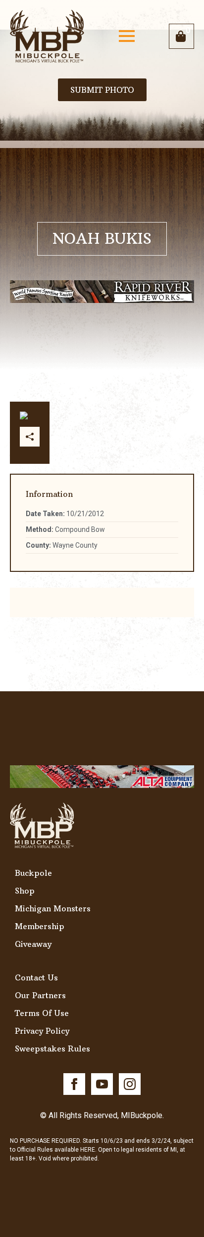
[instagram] (130, 1084)
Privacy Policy (42, 1031)
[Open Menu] (127, 36)
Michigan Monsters (53, 908)
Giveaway (33, 944)
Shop (25, 891)
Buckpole (33, 873)
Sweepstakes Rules (52, 1048)
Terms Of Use (42, 1013)
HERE (87, 1149)
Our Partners (40, 995)
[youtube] (102, 1084)
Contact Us (36, 977)
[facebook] (74, 1084)
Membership (39, 926)
